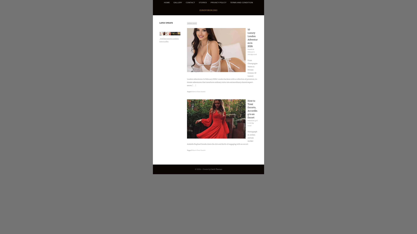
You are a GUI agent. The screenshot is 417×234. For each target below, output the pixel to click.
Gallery (178, 2)
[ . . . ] (194, 85)
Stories (203, 2)
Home (167, 2)
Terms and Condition (241, 2)
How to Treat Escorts (198, 91)
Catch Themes (216, 169)
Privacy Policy (218, 2)
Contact (190, 2)
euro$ (255, 54)
